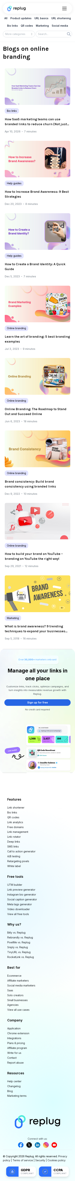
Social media (60, 25)
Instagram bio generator (21, 894)
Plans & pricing (16, 1043)
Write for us (14, 1052)
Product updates (20, 18)
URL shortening (61, 18)
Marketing (42, 25)
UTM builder (14, 884)
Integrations (14, 1038)
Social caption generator (22, 899)
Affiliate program (17, 1047)
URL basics (41, 18)
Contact (12, 1057)
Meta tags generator (19, 904)
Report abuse (15, 1062)
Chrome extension (18, 1033)
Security (40, 1160)
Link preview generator (21, 889)
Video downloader (18, 909)
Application (14, 1028)
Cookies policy (57, 1160)
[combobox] (19, 34)
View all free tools (18, 914)
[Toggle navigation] (64, 8)
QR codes (27, 25)
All (5, 18)
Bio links (12, 25)
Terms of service (23, 1160)
